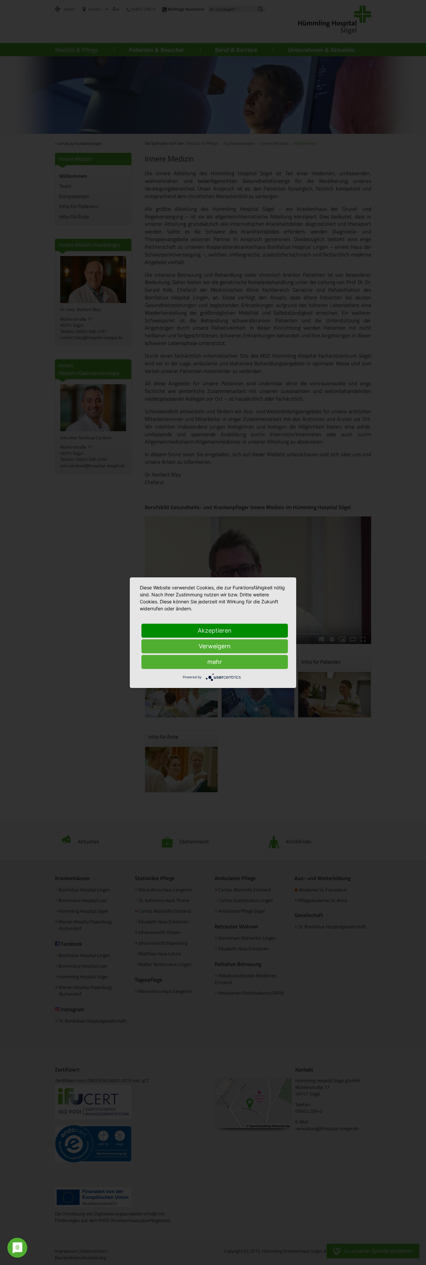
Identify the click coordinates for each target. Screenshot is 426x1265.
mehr (214, 661)
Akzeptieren (215, 630)
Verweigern (215, 646)
